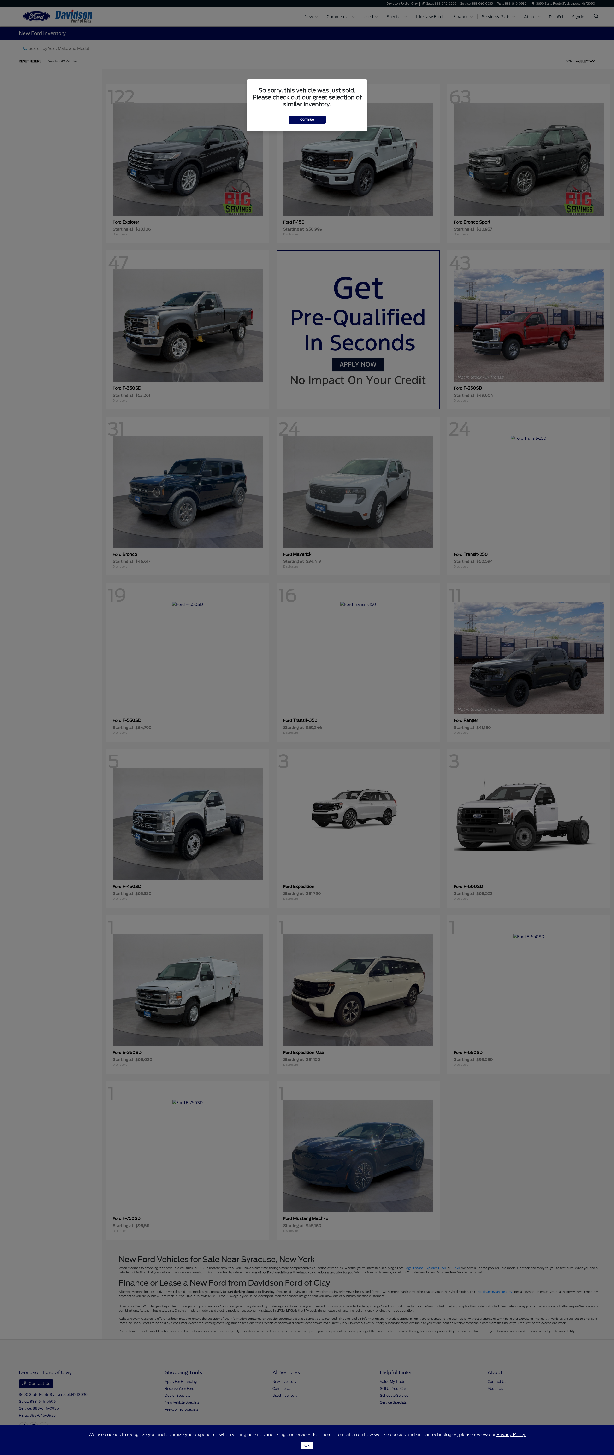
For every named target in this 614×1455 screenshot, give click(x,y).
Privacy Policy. (511, 1434)
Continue (307, 119)
